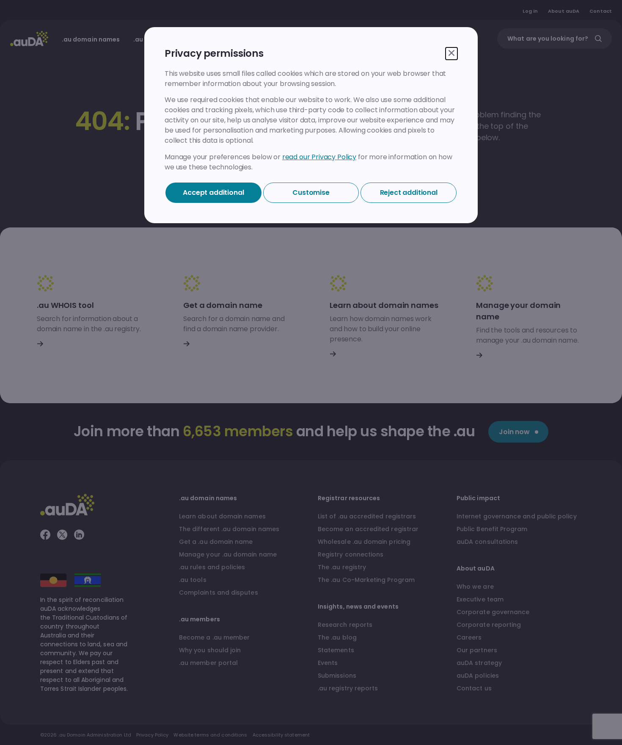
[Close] (451, 53)
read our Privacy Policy (319, 157)
